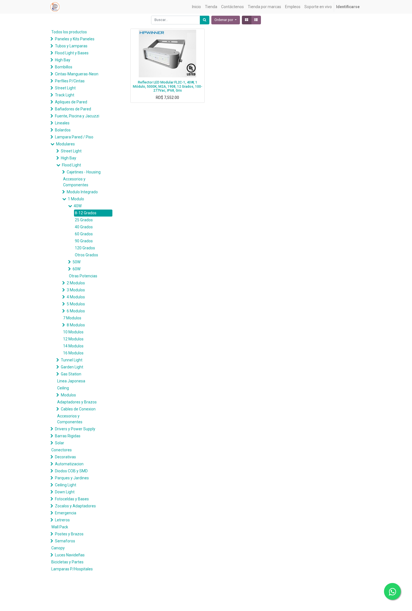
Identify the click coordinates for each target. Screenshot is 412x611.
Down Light (65, 492)
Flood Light (71, 165)
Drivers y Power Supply (75, 429)
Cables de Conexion (78, 409)
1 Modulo (76, 199)
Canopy (58, 548)
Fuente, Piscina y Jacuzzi (77, 116)
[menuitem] (196, 7)
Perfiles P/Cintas (70, 81)
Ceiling (63, 388)
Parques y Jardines (72, 478)
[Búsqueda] (204, 20)
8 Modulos (76, 325)
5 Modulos (76, 304)
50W (76, 262)
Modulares (65, 144)
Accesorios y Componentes (75, 182)
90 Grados (84, 241)
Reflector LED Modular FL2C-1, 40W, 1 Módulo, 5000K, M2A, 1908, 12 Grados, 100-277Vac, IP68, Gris (167, 86)
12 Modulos (73, 339)
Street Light (65, 88)
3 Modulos (76, 290)
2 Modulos (76, 283)
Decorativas (65, 457)
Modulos (68, 395)
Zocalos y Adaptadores (75, 506)
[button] (225, 20)
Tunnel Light (71, 360)
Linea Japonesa (71, 381)
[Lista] (256, 20)
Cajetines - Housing (84, 172)
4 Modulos (76, 297)
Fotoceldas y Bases (72, 499)
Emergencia (65, 513)
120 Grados (85, 248)
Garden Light (72, 367)
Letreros (62, 520)
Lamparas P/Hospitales (72, 569)
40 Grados (84, 227)
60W (76, 269)
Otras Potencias (83, 276)
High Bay (62, 60)
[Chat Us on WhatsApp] (392, 591)
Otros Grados (86, 255)
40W (78, 206)
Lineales (62, 123)
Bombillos (63, 67)
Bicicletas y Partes (67, 562)
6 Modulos (76, 311)
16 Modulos (73, 353)
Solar (59, 443)
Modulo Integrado (82, 192)
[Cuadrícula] (246, 20)
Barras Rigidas (67, 436)
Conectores (61, 450)
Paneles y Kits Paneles (74, 39)
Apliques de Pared (71, 102)
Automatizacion (69, 464)
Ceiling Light (65, 485)
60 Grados (84, 234)
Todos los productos (69, 32)
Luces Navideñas (70, 555)
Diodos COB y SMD (71, 471)
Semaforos (65, 541)
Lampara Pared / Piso (74, 137)
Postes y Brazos (69, 534)
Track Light (64, 95)
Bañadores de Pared (73, 109)
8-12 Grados (85, 213)
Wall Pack (59, 527)
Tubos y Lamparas (71, 46)
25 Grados (84, 220)
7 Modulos (72, 318)
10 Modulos (73, 332)
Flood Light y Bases (72, 53)
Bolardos (63, 130)
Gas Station (71, 374)
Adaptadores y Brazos (77, 402)
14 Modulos (73, 346)
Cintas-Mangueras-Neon (76, 74)
